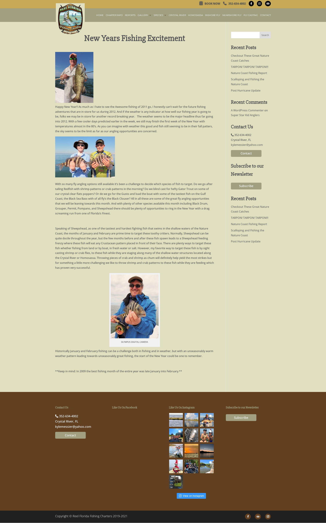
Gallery (143, 15)
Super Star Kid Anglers (245, 115)
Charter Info (114, 15)
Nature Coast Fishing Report (249, 73)
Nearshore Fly (231, 15)
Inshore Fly (212, 15)
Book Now (212, 3)
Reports (130, 15)
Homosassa (195, 15)
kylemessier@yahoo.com (247, 145)
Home (100, 15)
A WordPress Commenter (247, 110)
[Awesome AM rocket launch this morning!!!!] (207, 451)
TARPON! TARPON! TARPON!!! (249, 67)
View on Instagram (193, 495)
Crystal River (177, 15)
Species (158, 15)
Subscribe (246, 186)
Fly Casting (251, 15)
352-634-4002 (237, 3)
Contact (265, 15)
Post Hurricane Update (245, 90)
